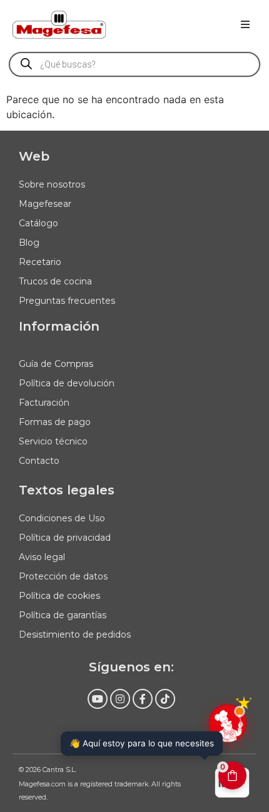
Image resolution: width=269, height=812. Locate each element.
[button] (245, 24)
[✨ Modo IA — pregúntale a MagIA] (227, 723)
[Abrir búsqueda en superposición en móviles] (134, 64)
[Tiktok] (165, 699)
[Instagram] (120, 699)
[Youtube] (98, 699)
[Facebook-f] (143, 699)
